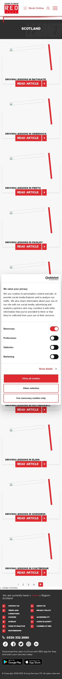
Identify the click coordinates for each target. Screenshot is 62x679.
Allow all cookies (31, 378)
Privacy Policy (44, 610)
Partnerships (14, 631)
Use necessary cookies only (31, 398)
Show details (46, 369)
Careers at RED (44, 626)
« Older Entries (9, 588)
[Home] (11, 8)
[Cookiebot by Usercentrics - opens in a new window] (45, 278)
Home (34, 595)
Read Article (28, 83)
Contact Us (13, 606)
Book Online (36, 8)
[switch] (54, 338)
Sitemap (12, 622)
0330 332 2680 (18, 637)
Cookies (12, 617)
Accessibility (43, 617)
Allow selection (31, 388)
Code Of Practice (16, 626)
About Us (41, 606)
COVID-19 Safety (44, 622)
